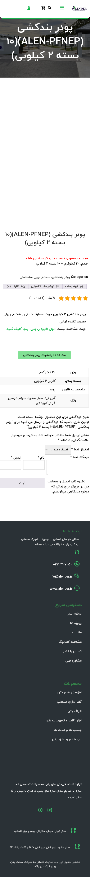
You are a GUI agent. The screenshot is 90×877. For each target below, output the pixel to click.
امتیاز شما (80, 449)
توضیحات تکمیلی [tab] (43, 287)
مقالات (77, 632)
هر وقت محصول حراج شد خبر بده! (54, 194)
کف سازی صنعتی (69, 701)
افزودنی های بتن (69, 692)
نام (41, 457)
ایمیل (16, 457)
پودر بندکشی (61, 277)
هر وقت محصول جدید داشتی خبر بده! (51, 199)
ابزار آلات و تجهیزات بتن (64, 720)
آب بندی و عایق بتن (67, 739)
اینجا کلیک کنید (18, 329)
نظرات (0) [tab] (13, 287)
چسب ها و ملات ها (68, 730)
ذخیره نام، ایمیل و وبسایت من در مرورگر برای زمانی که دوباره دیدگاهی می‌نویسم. (68, 486)
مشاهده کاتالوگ (70, 642)
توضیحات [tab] (72, 287)
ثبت (75, 216)
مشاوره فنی (73, 660)
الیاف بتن (74, 711)
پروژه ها (76, 623)
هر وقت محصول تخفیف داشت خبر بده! (50, 189)
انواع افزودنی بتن (43, 329)
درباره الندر (74, 613)
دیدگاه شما (79, 457)
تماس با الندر (72, 651)
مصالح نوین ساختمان (35, 277)
